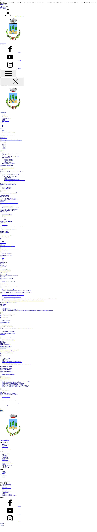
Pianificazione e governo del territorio (6, 352)
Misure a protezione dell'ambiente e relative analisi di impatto (12, 362)
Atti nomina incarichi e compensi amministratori (12, 179)
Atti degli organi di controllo (6, 188)
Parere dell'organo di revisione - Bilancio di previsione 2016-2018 (13, 403)
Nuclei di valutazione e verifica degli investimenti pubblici (9, 350)
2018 (3, 258)
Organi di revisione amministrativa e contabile (7, 333)
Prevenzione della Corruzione (5, 378)
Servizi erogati (2, 335)
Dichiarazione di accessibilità (7, 494)
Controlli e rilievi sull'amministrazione (6, 326)
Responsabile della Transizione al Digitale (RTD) (8, 393)
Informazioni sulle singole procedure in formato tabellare (9, 286)
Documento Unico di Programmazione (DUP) (11, 156)
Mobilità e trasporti (5, 460)
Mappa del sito (2, 523)
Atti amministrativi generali (6, 154)
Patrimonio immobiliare (4, 317)
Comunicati (4, 472)
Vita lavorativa (4, 455)
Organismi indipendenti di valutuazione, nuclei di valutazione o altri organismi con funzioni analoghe (16, 328)
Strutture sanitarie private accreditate (6, 366)
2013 (5, 219)
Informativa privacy (5, 492)
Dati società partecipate (6, 269)
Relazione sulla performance (4, 250)
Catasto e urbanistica (5, 458)
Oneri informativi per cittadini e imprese (6, 165)
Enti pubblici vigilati (3, 265)
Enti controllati (2, 263)
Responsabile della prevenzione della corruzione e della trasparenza (13, 384)
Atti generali (2, 150)
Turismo (3, 459)
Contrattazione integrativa (4, 232)
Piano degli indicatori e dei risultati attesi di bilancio (8, 314)
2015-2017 (4, 147)
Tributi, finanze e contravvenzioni (7, 463)
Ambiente (4, 464)
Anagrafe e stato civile (6, 453)
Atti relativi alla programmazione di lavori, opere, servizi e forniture (13, 295)
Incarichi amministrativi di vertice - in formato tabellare (11, 207)
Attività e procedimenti (4, 272)
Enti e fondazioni (5, 447)
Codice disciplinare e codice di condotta (8, 163)
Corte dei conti (2, 334)
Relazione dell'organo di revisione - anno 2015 (10, 405)
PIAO (3, 152)
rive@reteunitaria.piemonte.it (7, 484)
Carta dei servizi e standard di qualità (8, 339)
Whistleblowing (2, 392)
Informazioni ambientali (4, 353)
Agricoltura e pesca (5, 467)
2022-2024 (4, 143)
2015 (5, 217)
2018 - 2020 (4, 145)
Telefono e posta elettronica (4, 195)
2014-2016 (4, 148)
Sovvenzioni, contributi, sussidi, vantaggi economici (8, 302)
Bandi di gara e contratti (4, 284)
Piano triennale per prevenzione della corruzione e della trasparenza (11, 140)
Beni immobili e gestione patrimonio (6, 315)
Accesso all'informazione (6, 118)
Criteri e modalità (3, 304)
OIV (1, 238)
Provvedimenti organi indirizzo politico (6, 278)
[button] (3, 114)
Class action (2, 341)
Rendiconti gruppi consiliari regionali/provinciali (8, 184)
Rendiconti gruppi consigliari (7, 187)
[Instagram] (2, 126)
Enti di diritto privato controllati (5, 270)
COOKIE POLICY (3, 4)
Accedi (1, 128)
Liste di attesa (2, 343)
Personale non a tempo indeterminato (6, 221)
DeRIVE (3, 119)
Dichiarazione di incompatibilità (7, 206)
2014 (5, 218)
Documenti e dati (5, 449)
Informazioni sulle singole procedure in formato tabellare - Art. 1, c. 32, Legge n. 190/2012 (16, 290)
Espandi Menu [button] (2, 137)
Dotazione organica (3, 211)
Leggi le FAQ (4, 487)
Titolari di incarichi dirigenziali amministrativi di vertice (9, 199)
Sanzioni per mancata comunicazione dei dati (7, 183)
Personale (1, 201)
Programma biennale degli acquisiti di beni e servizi (12, 297)
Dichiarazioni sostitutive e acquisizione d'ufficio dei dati (9, 275)
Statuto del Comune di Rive (8, 159)
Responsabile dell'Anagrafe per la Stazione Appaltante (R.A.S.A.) (12, 382)
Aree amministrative (5, 445)
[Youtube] (2, 125)
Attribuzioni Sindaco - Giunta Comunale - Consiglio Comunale (14, 180)
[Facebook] (2, 124)
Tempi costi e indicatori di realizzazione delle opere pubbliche (10, 351)
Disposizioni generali (3, 138)
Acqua (3, 120)
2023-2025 (4, 142)
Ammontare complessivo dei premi (6, 255)
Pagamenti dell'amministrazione (5, 344)
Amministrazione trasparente (7, 491)
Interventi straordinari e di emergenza (6, 369)
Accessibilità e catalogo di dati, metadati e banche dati (9, 394)
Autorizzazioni (4, 466)
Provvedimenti (2, 276)
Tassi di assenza (2, 222)
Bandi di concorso (3, 243)
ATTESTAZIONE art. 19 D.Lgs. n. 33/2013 (7, 246)
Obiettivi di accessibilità (6, 397)
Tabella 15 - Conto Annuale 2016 (7, 235)
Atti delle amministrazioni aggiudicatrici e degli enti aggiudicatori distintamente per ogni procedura (16, 292)
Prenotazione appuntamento (6, 488)
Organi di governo (5, 444)
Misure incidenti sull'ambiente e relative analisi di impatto (11, 361)
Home (3, 130)
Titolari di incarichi (3, 200)
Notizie (3, 471)
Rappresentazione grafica (4, 271)
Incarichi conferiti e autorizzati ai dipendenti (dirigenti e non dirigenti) (11, 226)
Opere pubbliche (3, 348)
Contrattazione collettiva (4, 231)
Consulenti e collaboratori (4, 196)
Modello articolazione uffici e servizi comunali (9, 193)
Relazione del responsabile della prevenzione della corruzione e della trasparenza (15, 386)
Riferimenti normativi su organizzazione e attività (10, 153)
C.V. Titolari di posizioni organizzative (10, 176)
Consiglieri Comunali (7, 178)
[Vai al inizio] (0, 408)
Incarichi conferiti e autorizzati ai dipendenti (9, 229)
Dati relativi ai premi (3, 262)
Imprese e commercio (5, 456)
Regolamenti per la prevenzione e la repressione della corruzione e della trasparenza (15, 385)
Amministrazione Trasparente (7, 131)
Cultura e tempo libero (6, 454)
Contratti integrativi (5, 236)
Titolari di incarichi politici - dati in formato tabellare (10, 174)
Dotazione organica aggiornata (7, 214)
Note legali (4, 493)
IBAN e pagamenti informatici (5, 347)
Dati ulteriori (2, 398)
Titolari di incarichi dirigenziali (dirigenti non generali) (9, 209)
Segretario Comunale (7, 177)
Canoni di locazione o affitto (4, 322)
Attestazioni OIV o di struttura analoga (8, 331)
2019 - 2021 (4, 144)
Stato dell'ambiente (5, 359)
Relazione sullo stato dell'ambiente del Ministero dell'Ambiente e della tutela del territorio (16, 364)
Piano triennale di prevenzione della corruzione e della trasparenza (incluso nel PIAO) (16, 381)
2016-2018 (4, 146)
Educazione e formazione (6, 461)
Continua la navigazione (4, 6)
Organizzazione (2, 169)
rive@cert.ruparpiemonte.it (6, 485)
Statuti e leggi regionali (6, 157)
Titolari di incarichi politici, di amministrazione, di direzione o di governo (12, 171)
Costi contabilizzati (3, 342)
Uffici (3, 446)
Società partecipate (3, 266)
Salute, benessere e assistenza (7, 465)
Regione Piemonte (3, 7)
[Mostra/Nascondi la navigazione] (8, 74)
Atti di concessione (3, 305)
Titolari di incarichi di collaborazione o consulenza (8, 198)
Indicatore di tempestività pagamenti (6, 346)
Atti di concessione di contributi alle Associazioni (10, 309)
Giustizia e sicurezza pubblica (7, 462)
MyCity (2, 525)
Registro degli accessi (5, 390)
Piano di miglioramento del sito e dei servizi (9, 495)
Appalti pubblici (5, 457)
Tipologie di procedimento (4, 274)
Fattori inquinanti (5, 360)
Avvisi (3, 473)
